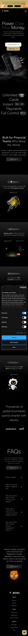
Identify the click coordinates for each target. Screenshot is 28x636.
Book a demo (17, 6)
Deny (14, 347)
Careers (14, 603)
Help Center (14, 624)
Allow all (14, 337)
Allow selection (14, 342)
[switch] (24, 317)
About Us (14, 600)
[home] (5, 10)
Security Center (14, 627)
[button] (25, 11)
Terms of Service (14, 617)
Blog (14, 630)
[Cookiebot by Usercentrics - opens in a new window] (20, 287)
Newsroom (14, 605)
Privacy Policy (14, 612)
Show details (19, 332)
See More (10, 6)
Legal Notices (14, 615)
